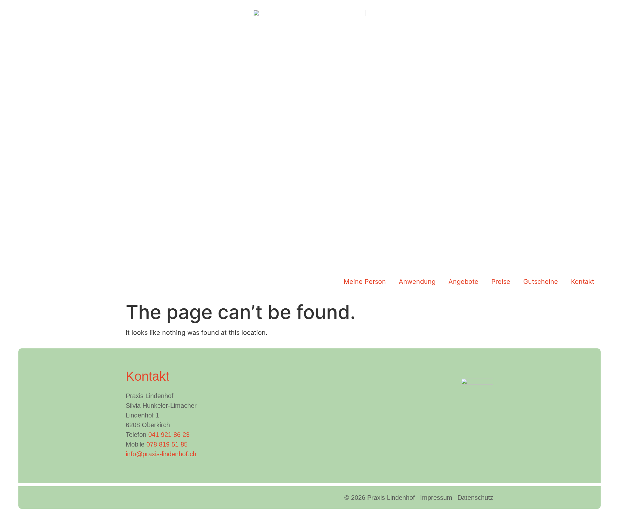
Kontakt (582, 281)
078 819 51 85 (167, 444)
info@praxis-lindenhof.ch (161, 454)
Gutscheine (540, 281)
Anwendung (417, 281)
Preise (500, 281)
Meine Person (365, 281)
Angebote (463, 281)
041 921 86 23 (169, 434)
